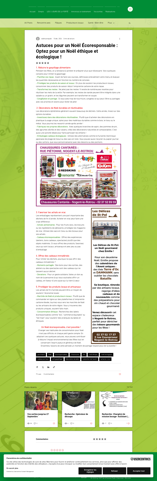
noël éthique (93, 355)
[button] (129, 23)
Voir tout (130, 387)
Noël (49, 355)
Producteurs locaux (74, 23)
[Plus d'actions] (119, 38)
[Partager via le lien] (54, 367)
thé (84, 355)
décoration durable (72, 359)
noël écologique (106, 355)
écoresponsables (61, 355)
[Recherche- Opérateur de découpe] (78, 400)
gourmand (40, 355)
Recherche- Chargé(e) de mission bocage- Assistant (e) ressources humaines (116, 415)
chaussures (75, 355)
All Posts (28, 23)
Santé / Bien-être (95, 23)
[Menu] (130, 9)
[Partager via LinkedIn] (48, 367)
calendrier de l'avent (90, 359)
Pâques (58, 23)
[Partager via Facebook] (37, 367)
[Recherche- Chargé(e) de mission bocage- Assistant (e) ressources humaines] (115, 400)
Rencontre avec (43, 23)
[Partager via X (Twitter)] (43, 367)
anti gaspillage (57, 359)
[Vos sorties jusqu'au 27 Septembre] (41, 400)
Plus (110, 23)
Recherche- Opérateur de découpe (76, 415)
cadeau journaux (43, 359)
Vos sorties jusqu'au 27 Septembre (38, 415)
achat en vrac (105, 359)
